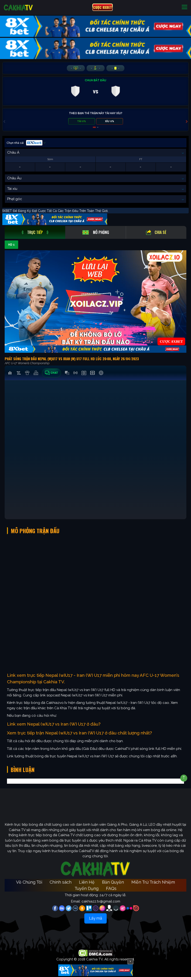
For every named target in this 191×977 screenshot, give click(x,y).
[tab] (35, 232)
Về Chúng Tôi (29, 882)
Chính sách (61, 882)
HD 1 (11, 244)
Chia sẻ (160, 232)
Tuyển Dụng (87, 888)
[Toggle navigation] (184, 7)
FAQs (111, 888)
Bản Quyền (113, 882)
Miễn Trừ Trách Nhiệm (153, 882)
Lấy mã (95, 918)
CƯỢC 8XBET (102, 7)
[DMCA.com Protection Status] (95, 953)
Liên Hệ (87, 882)
